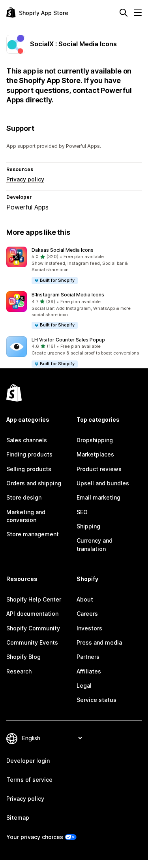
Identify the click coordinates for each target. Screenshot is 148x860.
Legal (84, 685)
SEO (82, 512)
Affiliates (89, 671)
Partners (88, 656)
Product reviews (99, 469)
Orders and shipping (33, 483)
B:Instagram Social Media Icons (68, 295)
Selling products (28, 469)
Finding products (29, 454)
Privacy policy (25, 179)
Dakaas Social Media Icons (63, 250)
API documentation (32, 613)
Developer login (28, 760)
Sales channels (26, 440)
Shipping (88, 526)
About (85, 599)
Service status (96, 699)
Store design (23, 497)
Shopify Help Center (33, 599)
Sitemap (17, 817)
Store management (32, 534)
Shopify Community (33, 628)
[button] (74, 266)
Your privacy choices (34, 837)
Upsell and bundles (103, 483)
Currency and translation (94, 544)
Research (19, 671)
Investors (89, 628)
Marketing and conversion (25, 516)
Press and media (99, 642)
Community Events (32, 642)
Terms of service (29, 779)
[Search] (123, 13)
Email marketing (98, 497)
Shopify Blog (23, 656)
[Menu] (138, 13)
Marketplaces (95, 454)
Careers (87, 613)
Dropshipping (95, 440)
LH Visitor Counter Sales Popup (68, 340)
